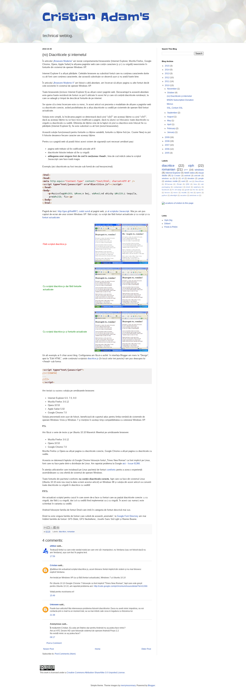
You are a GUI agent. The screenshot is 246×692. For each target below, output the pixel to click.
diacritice (62, 532)
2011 (167, 81)
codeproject (178, 187)
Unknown (54, 604)
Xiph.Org (168, 220)
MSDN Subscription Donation (180, 100)
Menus (170, 104)
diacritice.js (93, 358)
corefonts (111, 469)
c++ (186, 169)
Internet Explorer (173, 173)
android (187, 176)
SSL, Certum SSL (175, 108)
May (169, 120)
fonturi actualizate (51, 217)
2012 (167, 77)
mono (175, 192)
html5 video (189, 173)
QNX (187, 184)
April (169, 124)
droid (188, 187)
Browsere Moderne (63, 61)
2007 (167, 145)
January (171, 132)
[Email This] (45, 527)
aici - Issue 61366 (131, 463)
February (171, 128)
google (201, 178)
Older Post (146, 649)
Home (97, 649)
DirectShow (199, 181)
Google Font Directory (127, 516)
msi (191, 192)
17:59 (52, 556)
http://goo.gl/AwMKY (67, 211)
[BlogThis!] (48, 527)
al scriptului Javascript (118, 211)
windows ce (194, 195)
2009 (167, 137)
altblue (53, 546)
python (164, 195)
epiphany (197, 187)
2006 (167, 149)
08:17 (52, 637)
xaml (183, 181)
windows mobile (171, 181)
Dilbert (167, 223)
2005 (167, 153)
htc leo (195, 190)
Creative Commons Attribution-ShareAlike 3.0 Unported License (96, 672)
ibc (202, 190)
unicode (197, 176)
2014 (167, 69)
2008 (167, 141)
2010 (167, 85)
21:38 (52, 615)
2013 (167, 73)
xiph (191, 165)
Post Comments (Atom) (65, 654)
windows (199, 169)
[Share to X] (51, 527)
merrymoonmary (128, 685)
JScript (179, 184)
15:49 (52, 595)
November (172, 89)
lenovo (167, 192)
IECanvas (168, 184)
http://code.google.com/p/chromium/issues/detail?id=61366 (120, 586)
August (170, 117)
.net (190, 181)
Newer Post (48, 649)
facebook (165, 190)
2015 (167, 66)
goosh (187, 190)
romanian (71, 532)
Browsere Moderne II (64, 83)
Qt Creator (175, 176)
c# (183, 178)
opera (198, 192)
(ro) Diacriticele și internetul (179, 96)
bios (195, 184)
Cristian (53, 565)
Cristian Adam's (95, 17)
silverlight (173, 195)
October (171, 92)
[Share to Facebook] (54, 527)
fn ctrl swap (176, 190)
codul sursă (84, 211)
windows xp (167, 178)
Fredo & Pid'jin (171, 227)
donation (190, 178)
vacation (183, 195)
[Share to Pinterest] (58, 527)
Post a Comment (54, 643)
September (172, 113)
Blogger (151, 685)
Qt (177, 178)
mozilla (184, 192)
